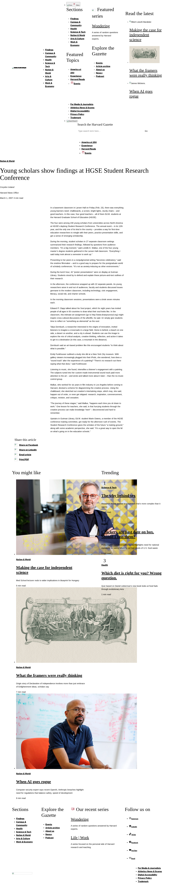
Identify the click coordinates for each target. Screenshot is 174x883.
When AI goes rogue (33, 781)
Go (146, 131)
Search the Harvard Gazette (95, 124)
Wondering (101, 26)
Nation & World (7, 161)
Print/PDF (24, 459)
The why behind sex (118, 495)
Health (104, 524)
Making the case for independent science (145, 35)
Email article (25, 454)
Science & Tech (109, 487)
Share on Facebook (28, 445)
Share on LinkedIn (28, 450)
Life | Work (80, 837)
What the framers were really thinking (49, 675)
